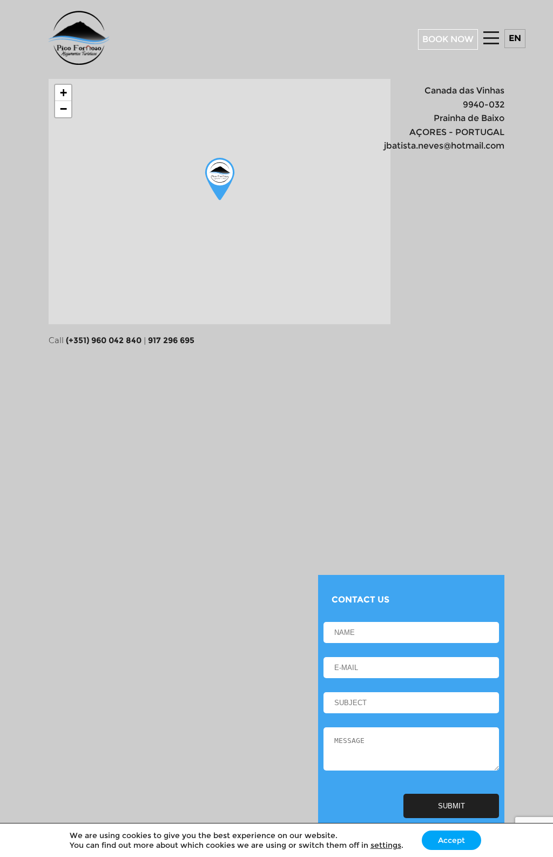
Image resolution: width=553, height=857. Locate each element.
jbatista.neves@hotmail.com (444, 145)
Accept (451, 840)
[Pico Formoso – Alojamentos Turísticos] (79, 62)
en (515, 38)
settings (385, 845)
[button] (219, 179)
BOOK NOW (448, 39)
